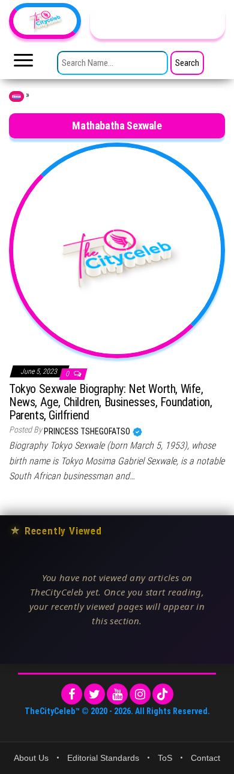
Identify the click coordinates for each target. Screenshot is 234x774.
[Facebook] (71, 694)
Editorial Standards (103, 758)
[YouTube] (117, 694)
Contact (205, 758)
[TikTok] (162, 694)
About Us (31, 758)
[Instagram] (140, 694)
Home (16, 96)
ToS (165, 758)
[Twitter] (94, 694)
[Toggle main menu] (23, 63)
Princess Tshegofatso (88, 431)
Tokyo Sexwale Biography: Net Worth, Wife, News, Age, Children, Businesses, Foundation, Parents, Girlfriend (110, 402)
